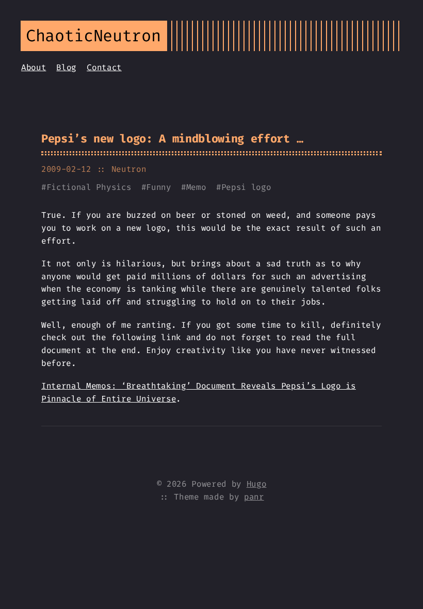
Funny (158, 187)
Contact (104, 67)
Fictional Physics (89, 187)
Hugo (257, 483)
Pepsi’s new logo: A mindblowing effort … (172, 138)
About (33, 67)
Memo (196, 187)
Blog (66, 67)
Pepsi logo (246, 187)
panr (254, 496)
